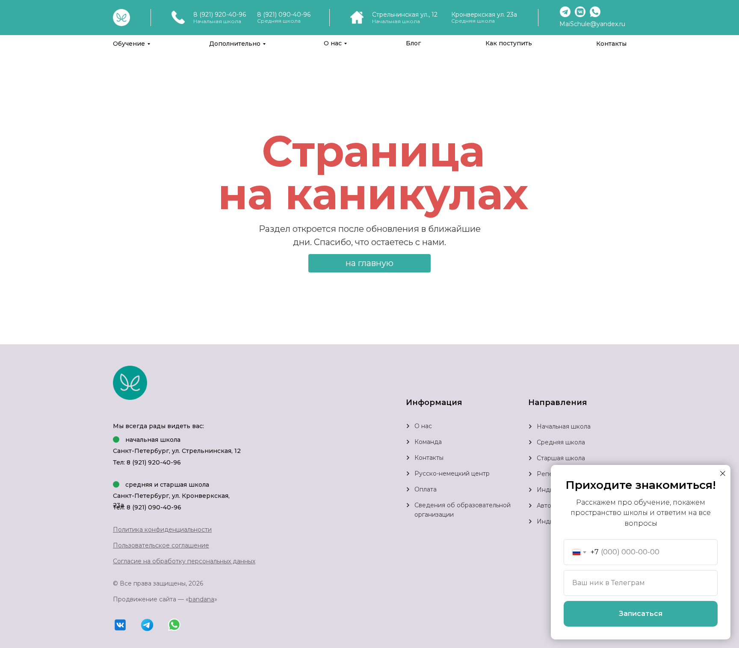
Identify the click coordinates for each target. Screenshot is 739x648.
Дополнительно (234, 43)
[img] (530, 442)
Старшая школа (561, 458)
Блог (413, 43)
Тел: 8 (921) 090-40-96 (147, 507)
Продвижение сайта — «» (165, 599)
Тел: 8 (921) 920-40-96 (147, 462)
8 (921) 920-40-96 (219, 14)
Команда (428, 442)
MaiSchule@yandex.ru (592, 24)
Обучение (129, 43)
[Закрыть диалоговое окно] (723, 473)
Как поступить (508, 43)
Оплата (425, 489)
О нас (333, 43)
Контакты (611, 43)
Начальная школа (564, 426)
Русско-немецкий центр (452, 473)
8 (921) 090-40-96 (283, 14)
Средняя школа (561, 442)
